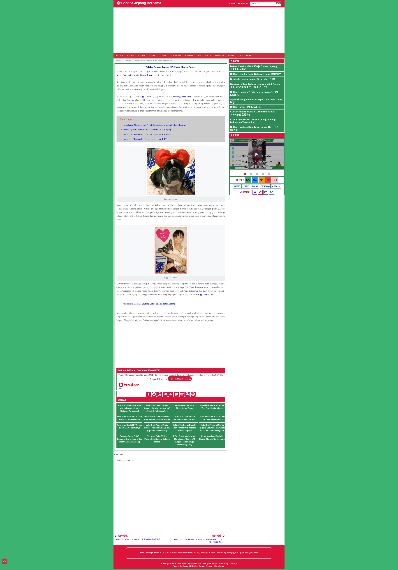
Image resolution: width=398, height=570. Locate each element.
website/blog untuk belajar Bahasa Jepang (134, 75)
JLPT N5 (119, 55)
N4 (255, 180)
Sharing (208, 55)
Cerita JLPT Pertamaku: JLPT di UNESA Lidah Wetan (147, 134)
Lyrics (240, 55)
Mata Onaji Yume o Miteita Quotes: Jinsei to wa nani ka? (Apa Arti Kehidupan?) (157, 428)
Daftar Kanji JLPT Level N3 (245, 107)
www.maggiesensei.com (202, 294)
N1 (275, 180)
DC (271, 192)
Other (248, 55)
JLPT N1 (163, 55)
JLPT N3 (141, 55)
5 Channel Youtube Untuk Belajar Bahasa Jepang (153, 304)
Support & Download (158, 379)
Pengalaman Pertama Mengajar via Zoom (184, 406)
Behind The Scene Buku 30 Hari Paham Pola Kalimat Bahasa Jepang (185, 428)
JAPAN (255, 186)
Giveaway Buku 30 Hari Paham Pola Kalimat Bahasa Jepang (157, 439)
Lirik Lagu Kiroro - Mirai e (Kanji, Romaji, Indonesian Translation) (253, 121)
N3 (261, 180)
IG (255, 192)
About (232, 3)
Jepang (230, 55)
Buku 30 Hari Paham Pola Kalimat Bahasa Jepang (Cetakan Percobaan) (129, 408)
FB (265, 192)
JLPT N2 (152, 55)
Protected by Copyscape (228, 563)
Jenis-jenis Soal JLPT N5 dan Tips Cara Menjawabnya (212, 406)
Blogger (186, 566)
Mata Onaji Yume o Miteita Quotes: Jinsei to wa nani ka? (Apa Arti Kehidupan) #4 (157, 408)
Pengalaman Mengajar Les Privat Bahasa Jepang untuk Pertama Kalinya (154, 125)
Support (209, 566)
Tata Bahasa (176, 55)
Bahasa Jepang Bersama (141, 3)
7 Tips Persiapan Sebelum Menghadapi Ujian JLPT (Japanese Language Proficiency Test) (184, 440)
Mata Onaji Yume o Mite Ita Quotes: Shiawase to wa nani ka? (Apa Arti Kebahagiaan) (212, 428)
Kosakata (189, 55)
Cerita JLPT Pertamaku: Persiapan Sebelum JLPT (145, 139)
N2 (268, 180)
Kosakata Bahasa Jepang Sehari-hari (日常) (253, 79)
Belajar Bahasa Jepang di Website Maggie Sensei (170, 67)
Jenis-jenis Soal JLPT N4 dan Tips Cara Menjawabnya (129, 426)
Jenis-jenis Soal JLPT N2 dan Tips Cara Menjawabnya (212, 418)
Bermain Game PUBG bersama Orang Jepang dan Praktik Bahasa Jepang (129, 439)
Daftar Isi (243, 3)
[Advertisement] (199, 30)
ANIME (237, 186)
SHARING (265, 186)
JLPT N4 (130, 55)
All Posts (276, 186)
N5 (248, 180)
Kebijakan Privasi (197, 566)
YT (260, 192)
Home (118, 60)
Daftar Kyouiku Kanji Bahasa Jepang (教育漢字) (256, 74)
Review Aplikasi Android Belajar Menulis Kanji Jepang (147, 129)
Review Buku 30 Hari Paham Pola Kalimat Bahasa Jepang (157, 418)
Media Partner (219, 566)
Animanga (219, 55)
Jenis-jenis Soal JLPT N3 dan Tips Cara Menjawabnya (129, 418)
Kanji (199, 55)
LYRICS (246, 186)
